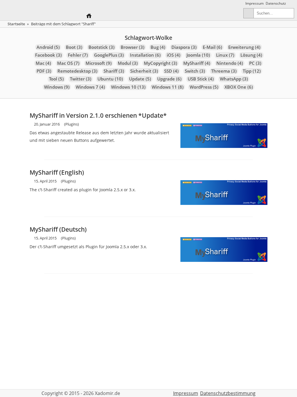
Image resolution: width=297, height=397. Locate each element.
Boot (74, 47)
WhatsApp (234, 79)
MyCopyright (160, 63)
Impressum (254, 3)
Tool (56, 79)
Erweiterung (244, 47)
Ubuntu (110, 79)
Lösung (251, 55)
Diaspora (184, 47)
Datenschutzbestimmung (228, 393)
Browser (132, 47)
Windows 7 (90, 87)
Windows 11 (168, 87)
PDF (44, 71)
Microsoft (99, 63)
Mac (43, 63)
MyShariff (196, 63)
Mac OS (68, 63)
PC (255, 63)
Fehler (78, 55)
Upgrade (169, 79)
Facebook (48, 55)
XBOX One (238, 87)
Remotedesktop (77, 71)
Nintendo (229, 63)
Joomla (198, 55)
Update (140, 79)
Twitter (80, 79)
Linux (225, 55)
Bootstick (101, 47)
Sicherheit (144, 71)
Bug (158, 47)
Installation (145, 55)
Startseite (16, 23)
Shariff (114, 71)
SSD (171, 71)
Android (48, 47)
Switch (195, 71)
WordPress (204, 87)
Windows (57, 87)
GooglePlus (109, 55)
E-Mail (212, 47)
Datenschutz (276, 3)
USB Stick (201, 79)
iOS (173, 55)
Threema (224, 71)
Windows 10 (128, 87)
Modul (128, 63)
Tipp (252, 71)
